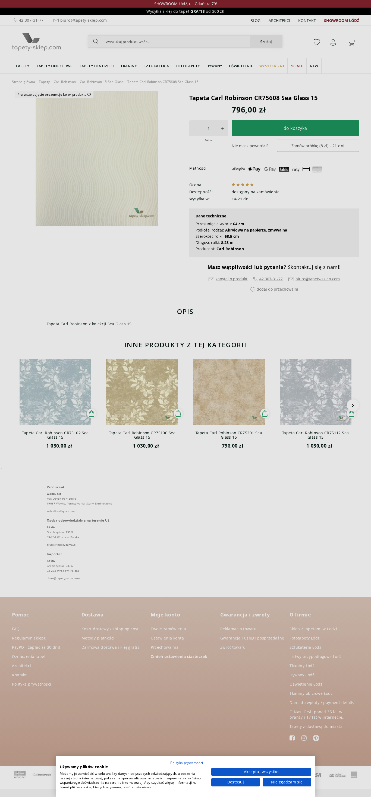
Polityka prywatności (186, 762)
